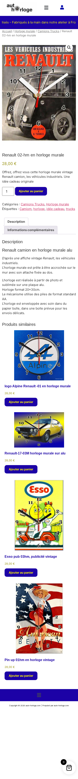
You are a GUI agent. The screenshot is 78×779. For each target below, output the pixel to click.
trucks (70, 209)
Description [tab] (16, 222)
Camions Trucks (48, 31)
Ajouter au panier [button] (21, 402)
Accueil (7, 31)
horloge (39, 209)
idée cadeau (55, 209)
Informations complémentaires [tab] (30, 230)
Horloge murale (25, 31)
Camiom (26, 209)
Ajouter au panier (31, 191)
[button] (47, 8)
